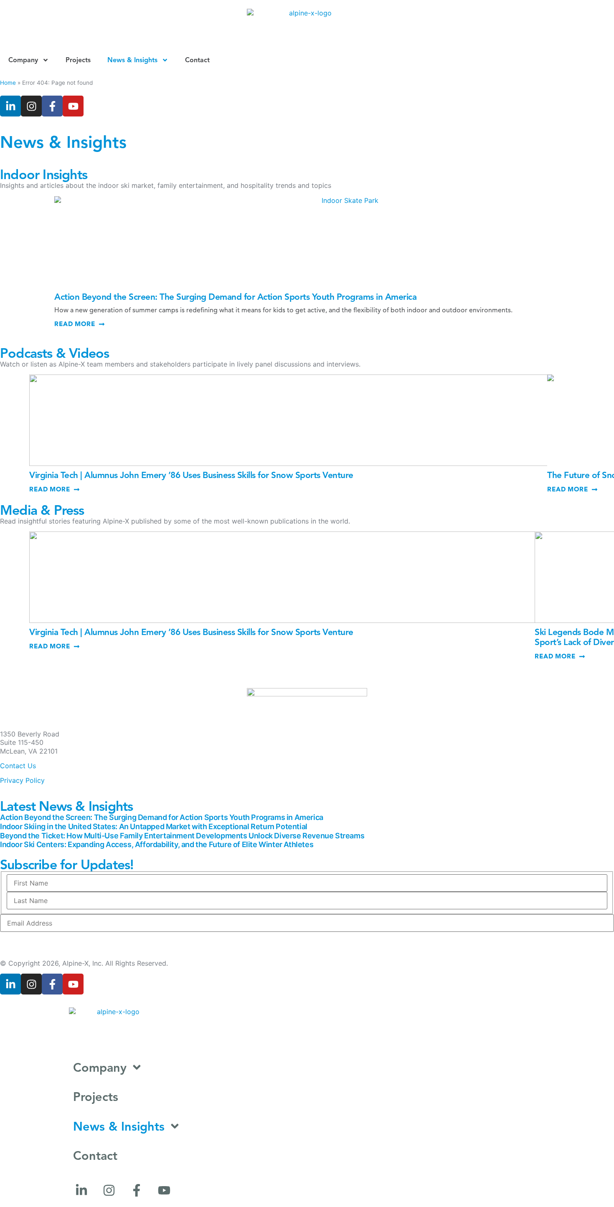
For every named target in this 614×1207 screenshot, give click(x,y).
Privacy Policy (22, 780)
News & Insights (132, 60)
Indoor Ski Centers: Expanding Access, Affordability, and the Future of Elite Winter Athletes (156, 844)
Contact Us (18, 766)
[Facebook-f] (52, 106)
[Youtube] (73, 106)
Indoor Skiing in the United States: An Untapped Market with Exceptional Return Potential (153, 826)
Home (8, 82)
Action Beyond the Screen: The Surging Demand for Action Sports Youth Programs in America (235, 296)
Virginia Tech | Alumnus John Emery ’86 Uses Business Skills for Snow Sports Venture (191, 475)
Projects (78, 60)
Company (23, 60)
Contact (197, 60)
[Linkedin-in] (10, 106)
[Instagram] (31, 106)
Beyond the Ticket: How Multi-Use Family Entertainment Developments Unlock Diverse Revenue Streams (182, 835)
